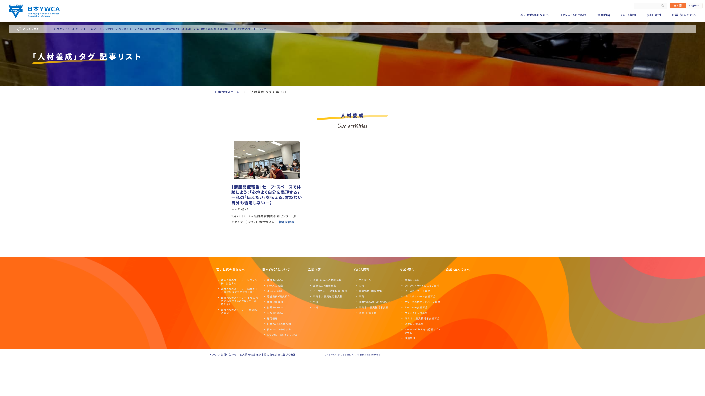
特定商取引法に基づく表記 (280, 354)
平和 (315, 302)
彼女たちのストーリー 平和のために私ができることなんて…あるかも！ (239, 301)
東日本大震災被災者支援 (328, 296)
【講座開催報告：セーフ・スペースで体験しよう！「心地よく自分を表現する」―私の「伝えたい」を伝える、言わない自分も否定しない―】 (266, 194)
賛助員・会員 (412, 280)
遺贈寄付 (410, 338)
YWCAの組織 (275, 285)
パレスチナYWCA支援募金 (420, 296)
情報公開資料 (275, 302)
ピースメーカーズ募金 (417, 291)
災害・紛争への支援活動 (327, 280)
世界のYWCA (275, 307)
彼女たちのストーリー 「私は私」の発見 (240, 311)
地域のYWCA (275, 280)
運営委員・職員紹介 (278, 296)
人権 (315, 307)
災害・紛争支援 (368, 313)
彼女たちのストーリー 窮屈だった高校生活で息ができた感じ (239, 290)
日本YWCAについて (573, 15)
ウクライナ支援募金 (416, 313)
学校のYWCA (275, 313)
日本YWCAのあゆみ (279, 329)
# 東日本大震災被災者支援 (211, 29)
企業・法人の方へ (684, 15)
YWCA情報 (629, 15)
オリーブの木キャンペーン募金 (422, 302)
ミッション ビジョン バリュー (283, 334)
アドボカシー (366, 280)
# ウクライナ (62, 29)
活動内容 (603, 15)
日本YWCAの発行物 (279, 324)
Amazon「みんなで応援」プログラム (422, 331)
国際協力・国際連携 (324, 285)
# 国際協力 (153, 29)
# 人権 (139, 29)
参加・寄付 (654, 15)
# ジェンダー (80, 29)
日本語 (678, 5)
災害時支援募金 (414, 324)
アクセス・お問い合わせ (223, 354)
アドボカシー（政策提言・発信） (331, 291)
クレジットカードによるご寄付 (422, 285)
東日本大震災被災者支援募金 (422, 318)
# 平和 (186, 29)
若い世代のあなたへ (534, 15)
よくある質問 (274, 291)
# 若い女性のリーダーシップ (248, 29)
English (694, 5)
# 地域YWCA (171, 29)
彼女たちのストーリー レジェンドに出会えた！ (239, 281)
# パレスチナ (124, 29)
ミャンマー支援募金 (416, 307)
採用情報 (272, 318)
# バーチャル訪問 (102, 29)
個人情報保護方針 (250, 354)
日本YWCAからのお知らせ (374, 302)
